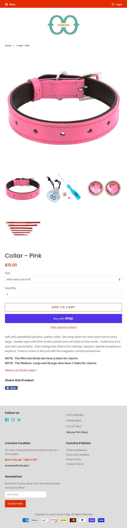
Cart (119, 4)
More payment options (64, 327)
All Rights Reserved (81, 514)
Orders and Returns (76, 450)
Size (7, 273)
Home (8, 45)
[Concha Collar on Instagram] (13, 420)
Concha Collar (62, 514)
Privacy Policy (73, 459)
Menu (12, 4)
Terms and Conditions (77, 454)
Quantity (10, 288)
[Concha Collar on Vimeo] (19, 420)
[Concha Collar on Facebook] (7, 420)
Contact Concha (75, 463)
